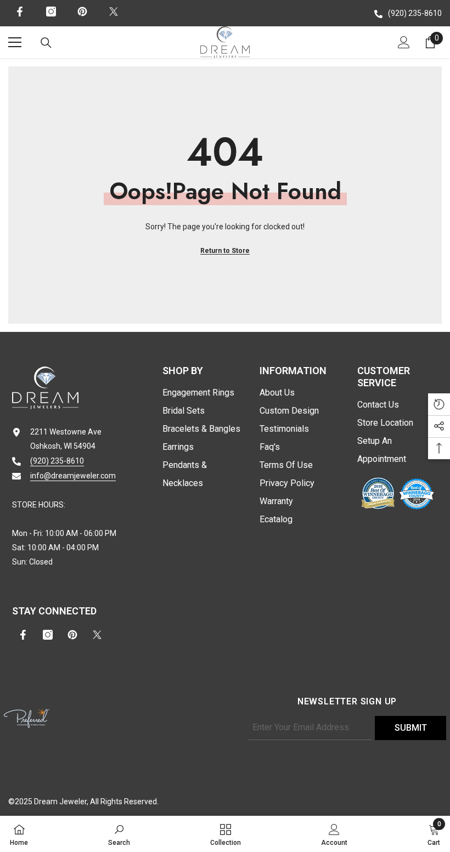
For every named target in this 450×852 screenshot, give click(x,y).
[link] (119, 834)
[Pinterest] (82, 11)
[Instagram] (51, 11)
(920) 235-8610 (415, 13)
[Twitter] (113, 11)
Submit (411, 728)
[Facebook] (19, 11)
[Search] (46, 42)
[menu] (14, 42)
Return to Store (225, 251)
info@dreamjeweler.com (73, 475)
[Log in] (404, 42)
